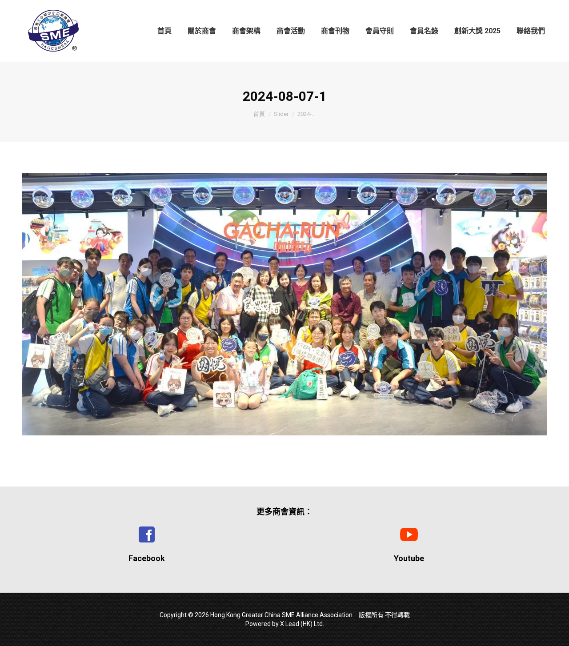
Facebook (146, 558)
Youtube (409, 558)
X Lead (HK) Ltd (301, 623)
